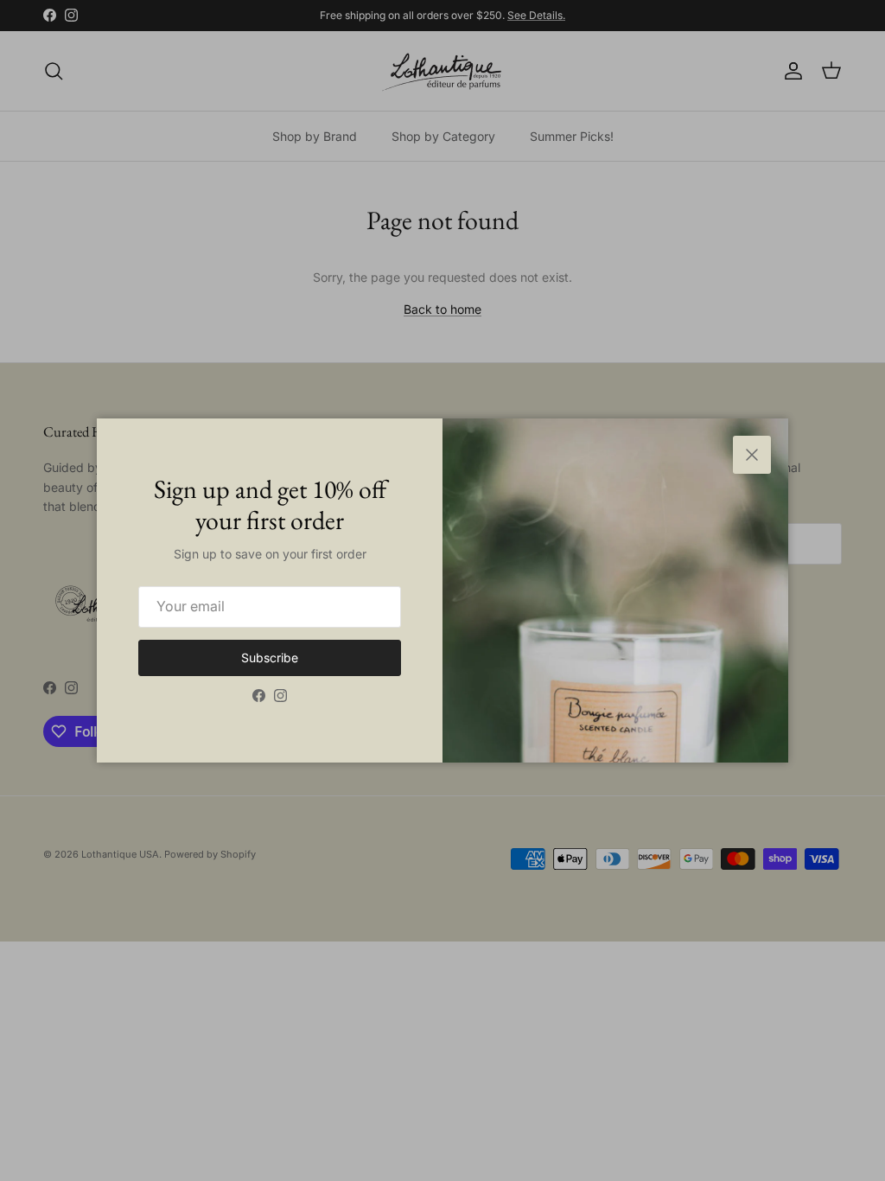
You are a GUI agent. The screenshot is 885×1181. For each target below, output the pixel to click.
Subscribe (269, 657)
